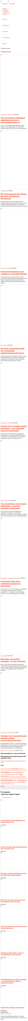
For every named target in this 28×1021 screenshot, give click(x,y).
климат (23, 772)
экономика (8, 783)
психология (6, 780)
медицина (17, 774)
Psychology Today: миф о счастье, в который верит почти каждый (12, 953)
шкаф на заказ (4, 788)
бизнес (2, 770)
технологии (13, 782)
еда (22, 770)
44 (9, 750)
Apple (2, 768)
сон (2, 782)
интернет (12, 772)
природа (15, 778)
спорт (8, 782)
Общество (6, 10)
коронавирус (3, 774)
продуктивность (22, 778)
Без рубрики (4, 578)
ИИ (13, 768)
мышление (4, 776)
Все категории (7, 797)
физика (17, 782)
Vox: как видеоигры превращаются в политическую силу (13, 821)
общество (18, 776)
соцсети (5, 782)
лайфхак (12, 774)
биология (6, 770)
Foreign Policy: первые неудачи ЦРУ (12, 1007)
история (18, 772)
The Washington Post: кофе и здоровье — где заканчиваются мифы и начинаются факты (13, 981)
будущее (9, 770)
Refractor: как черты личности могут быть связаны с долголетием (13, 900)
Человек (5, 11)
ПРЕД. (2, 750)
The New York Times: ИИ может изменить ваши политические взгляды (14, 738)
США (16, 768)
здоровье (5, 772)
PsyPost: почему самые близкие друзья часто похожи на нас (14, 847)
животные (25, 770)
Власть (5, 8)
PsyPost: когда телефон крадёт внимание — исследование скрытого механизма (14, 428)
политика (6, 778)
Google (4, 768)
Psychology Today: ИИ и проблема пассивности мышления (11, 583)
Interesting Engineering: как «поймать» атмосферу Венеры (14, 272)
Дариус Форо (9, 768)
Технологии (6, 13)
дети (19, 770)
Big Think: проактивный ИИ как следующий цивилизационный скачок (12, 350)
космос (8, 774)
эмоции (12, 783)
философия (22, 782)
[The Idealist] (8, 3)
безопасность (21, 768)
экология (3, 783)
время (13, 770)
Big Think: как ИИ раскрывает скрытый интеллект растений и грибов (13, 874)
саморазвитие (22, 780)
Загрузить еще (4, 1012)
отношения (23, 776)
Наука (4, 14)
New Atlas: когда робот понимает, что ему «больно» (13, 660)
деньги (16, 770)
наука (9, 776)
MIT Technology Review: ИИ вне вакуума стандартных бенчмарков (14, 196)
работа (14, 780)
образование (13, 776)
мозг (21, 774)
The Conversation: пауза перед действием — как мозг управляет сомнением (13, 506)
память (2, 778)
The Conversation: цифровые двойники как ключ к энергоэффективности (13, 120)
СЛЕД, (11, 750)
